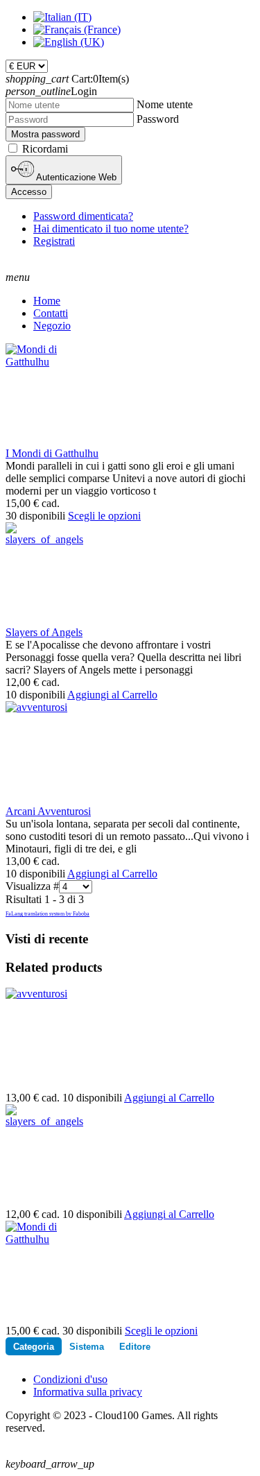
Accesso (28, 192)
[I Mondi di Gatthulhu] (43, 362)
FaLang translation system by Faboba (47, 914)
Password (158, 119)
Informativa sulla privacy (87, 1392)
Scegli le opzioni (104, 516)
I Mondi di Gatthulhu (52, 453)
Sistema (86, 1346)
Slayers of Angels (44, 632)
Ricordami (45, 149)
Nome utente (165, 104)
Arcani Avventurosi (48, 811)
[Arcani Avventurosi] (36, 707)
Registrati (54, 241)
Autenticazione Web (75, 177)
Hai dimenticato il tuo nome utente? (111, 228)
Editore (134, 1346)
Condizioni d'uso (70, 1379)
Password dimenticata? (83, 216)
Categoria (33, 1346)
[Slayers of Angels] (44, 539)
